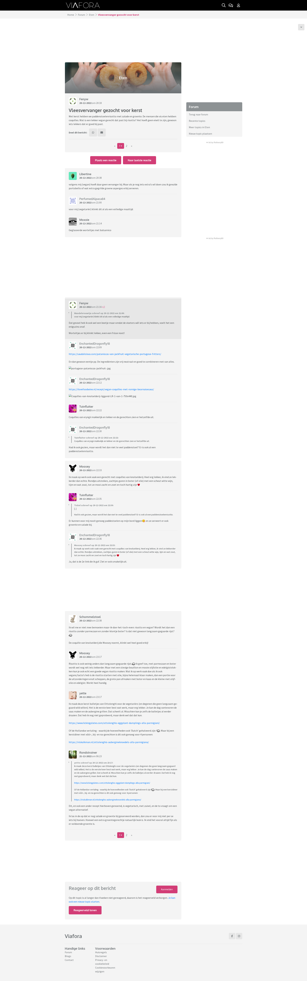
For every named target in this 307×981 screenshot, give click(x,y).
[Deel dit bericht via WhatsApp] (93, 132)
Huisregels (101, 952)
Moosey (84, 466)
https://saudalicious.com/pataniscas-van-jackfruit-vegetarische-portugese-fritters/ (115, 354)
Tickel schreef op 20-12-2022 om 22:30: (94, 505)
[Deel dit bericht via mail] (102, 132)
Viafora (73, 936)
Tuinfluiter (86, 406)
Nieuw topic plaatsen (200, 133)
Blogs (68, 956)
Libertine (85, 174)
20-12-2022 (85, 103)
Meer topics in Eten (199, 127)
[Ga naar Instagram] (239, 936)
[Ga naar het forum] (231, 5)
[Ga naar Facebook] (232, 936)
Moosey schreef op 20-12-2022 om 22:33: (94, 545)
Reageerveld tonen (85, 910)
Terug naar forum (198, 114)
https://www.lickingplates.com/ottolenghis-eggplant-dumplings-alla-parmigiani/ (114, 723)
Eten (91, 14)
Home (70, 14)
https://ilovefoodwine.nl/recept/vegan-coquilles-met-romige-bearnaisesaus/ (111, 389)
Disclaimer (101, 956)
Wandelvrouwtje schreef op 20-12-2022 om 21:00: (99, 313)
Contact (69, 960)
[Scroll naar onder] (301, 27)
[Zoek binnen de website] (223, 5)
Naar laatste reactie (139, 160)
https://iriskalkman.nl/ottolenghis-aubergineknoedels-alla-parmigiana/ (109, 742)
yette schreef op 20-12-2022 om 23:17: (93, 762)
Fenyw (83, 99)
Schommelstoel (90, 617)
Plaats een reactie (105, 160)
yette (82, 693)
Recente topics (197, 120)
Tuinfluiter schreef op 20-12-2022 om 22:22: (96, 437)
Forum (81, 14)
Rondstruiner (88, 752)
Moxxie (84, 219)
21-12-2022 (85, 756)
